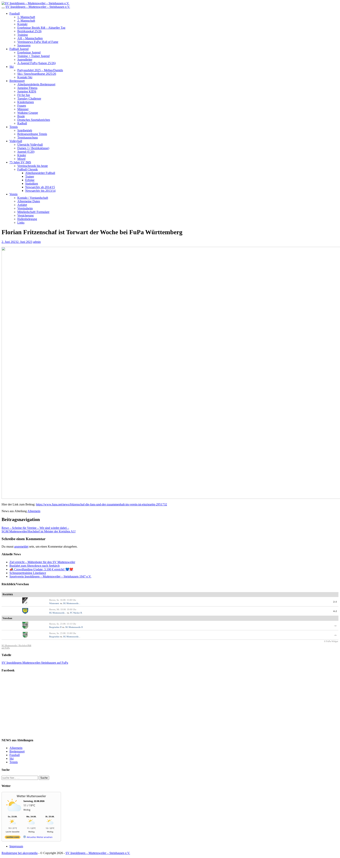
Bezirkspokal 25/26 (29, 31)
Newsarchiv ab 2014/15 (40, 187)
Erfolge (29, 180)
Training (22, 34)
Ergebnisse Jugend (29, 52)
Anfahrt (22, 204)
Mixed (21, 158)
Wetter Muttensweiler (31, 796)
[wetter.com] (12, 837)
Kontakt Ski (24, 77)
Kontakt (22, 24)
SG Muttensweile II (74, 627)
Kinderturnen (25, 102)
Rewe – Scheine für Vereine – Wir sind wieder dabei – (35, 527)
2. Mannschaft (26, 20)
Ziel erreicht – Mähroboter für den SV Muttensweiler (42, 562)
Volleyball (15, 141)
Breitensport (17, 80)
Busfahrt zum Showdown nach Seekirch (34, 565)
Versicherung (25, 215)
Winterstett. (54, 603)
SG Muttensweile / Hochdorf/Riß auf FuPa (16, 646)
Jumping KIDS (26, 91)
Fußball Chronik (27, 169)
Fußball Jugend (19, 49)
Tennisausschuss (27, 137)
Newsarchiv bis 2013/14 (40, 190)
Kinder (21, 155)
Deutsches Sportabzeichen (33, 119)
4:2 (335, 611)
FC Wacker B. (76, 613)
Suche (44, 777)
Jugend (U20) (25, 151)
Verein (13, 194)
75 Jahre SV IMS (20, 162)
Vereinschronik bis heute (32, 166)
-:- (335, 625)
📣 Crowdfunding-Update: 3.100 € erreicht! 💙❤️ (41, 569)
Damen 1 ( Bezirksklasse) (33, 148)
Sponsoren (23, 45)
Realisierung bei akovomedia (20, 853)
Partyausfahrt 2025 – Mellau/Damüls (40, 70)
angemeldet (21, 546)
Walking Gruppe (27, 112)
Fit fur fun (23, 95)
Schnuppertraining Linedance (27, 573)
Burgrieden (54, 636)
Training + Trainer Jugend (33, 56)
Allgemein (33, 511)
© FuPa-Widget (331, 641)
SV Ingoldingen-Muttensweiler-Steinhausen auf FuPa (35, 662)
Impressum (16, 846)
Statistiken (31, 183)
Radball (22, 123)
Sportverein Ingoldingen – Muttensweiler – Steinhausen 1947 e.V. (50, 576)
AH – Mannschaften (30, 38)
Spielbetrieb (24, 130)
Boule (21, 116)
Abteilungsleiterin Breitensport (36, 84)
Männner (23, 109)
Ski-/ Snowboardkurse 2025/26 (36, 73)
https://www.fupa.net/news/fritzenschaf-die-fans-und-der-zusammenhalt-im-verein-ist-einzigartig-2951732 (101, 504)
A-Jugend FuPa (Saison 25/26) (36, 63)
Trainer (29, 176)
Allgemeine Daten (28, 201)
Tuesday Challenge (29, 98)
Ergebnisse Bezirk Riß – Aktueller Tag (41, 27)
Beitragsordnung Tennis (32, 134)
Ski (11, 66)
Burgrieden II (55, 627)
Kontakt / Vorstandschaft (32, 197)
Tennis (13, 127)
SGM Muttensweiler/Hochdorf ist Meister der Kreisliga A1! (39, 531)
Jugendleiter (24, 59)
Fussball (14, 13)
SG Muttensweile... (71, 603)
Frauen (21, 105)
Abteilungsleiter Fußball (40, 173)
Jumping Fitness (27, 88)
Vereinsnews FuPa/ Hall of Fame (37, 42)
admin (37, 241)
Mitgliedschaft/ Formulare (33, 212)
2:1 (335, 602)
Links (20, 222)
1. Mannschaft (26, 17)
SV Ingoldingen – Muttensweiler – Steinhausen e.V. (38, 6)
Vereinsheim (25, 208)
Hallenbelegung (27, 219)
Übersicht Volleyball (30, 144)
